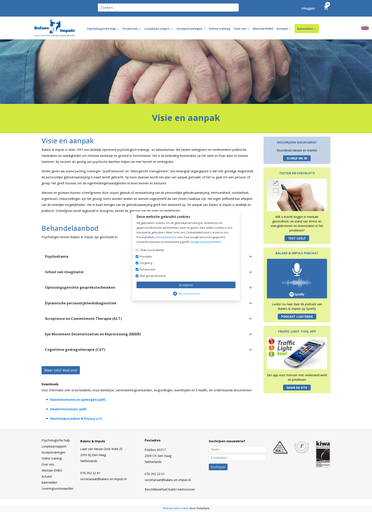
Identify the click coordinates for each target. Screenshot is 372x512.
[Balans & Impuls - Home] (55, 28)
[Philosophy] (365, 28)
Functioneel (147, 269)
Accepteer (186, 285)
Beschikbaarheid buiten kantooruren (170, 489)
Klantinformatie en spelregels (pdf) (78, 400)
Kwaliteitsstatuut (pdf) (68, 409)
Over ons (48, 464)
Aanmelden (49, 482)
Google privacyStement (205, 242)
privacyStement (165, 237)
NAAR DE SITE (297, 388)
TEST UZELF (297, 238)
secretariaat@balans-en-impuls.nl (103, 479)
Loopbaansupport (54, 446)
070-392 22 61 (90, 473)
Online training (52, 458)
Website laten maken (176, 508)
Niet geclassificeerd (153, 276)
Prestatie (146, 256)
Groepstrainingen (53, 452)
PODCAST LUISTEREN (297, 317)
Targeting (146, 263)
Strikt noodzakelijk (152, 250)
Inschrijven (218, 467)
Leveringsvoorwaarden (57, 488)
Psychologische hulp (56, 440)
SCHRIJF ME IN (297, 158)
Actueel (47, 476)
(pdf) (76, 418)
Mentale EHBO (52, 470)
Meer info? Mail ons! (60, 370)
